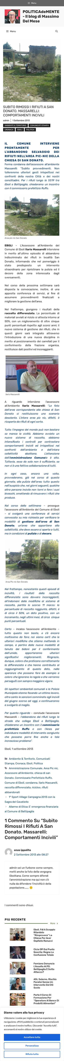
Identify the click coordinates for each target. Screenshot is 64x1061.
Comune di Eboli (14, 782)
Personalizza (32, 1045)
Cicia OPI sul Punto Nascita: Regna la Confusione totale (44, 952)
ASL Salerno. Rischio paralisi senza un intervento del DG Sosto (45, 983)
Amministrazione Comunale (25, 768)
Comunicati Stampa (39, 125)
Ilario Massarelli (48, 782)
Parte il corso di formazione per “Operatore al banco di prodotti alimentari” (46, 999)
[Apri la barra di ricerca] (56, 31)
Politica (30, 130)
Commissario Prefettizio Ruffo (33, 777)
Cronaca (9, 130)
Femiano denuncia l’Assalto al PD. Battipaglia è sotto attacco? (44, 967)
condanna (31, 782)
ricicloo (36, 787)
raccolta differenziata (18, 787)
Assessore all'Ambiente (19, 773)
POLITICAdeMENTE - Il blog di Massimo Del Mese (41, 16)
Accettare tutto (32, 1037)
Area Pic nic (51, 768)
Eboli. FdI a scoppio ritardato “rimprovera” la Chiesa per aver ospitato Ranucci (44, 935)
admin (6, 120)
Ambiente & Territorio (15, 125)
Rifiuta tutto (32, 1054)
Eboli (19, 130)
